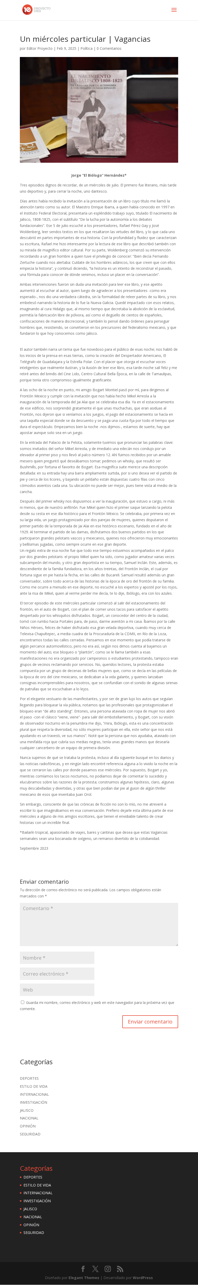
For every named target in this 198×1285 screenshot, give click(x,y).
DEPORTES (29, 1078)
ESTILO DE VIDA (33, 1086)
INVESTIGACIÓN (33, 1102)
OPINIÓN (28, 1126)
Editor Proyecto (40, 48)
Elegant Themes (84, 1277)
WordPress (143, 1277)
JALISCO (27, 1110)
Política (86, 48)
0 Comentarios (109, 48)
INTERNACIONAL (34, 1094)
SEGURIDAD (30, 1134)
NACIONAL (29, 1118)
